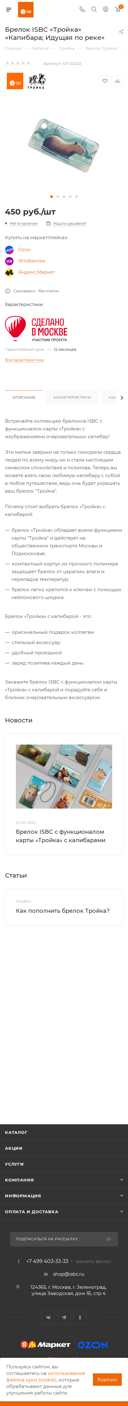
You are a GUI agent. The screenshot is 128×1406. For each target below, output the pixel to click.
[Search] (94, 10)
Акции (14, 1148)
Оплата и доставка (31, 1211)
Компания (19, 1179)
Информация (23, 1195)
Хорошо (107, 1379)
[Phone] (82, 10)
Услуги (14, 1164)
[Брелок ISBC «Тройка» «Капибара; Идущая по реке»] (64, 145)
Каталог (16, 1132)
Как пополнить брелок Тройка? (63, 910)
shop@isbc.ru (68, 1274)
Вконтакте (48, 1317)
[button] (51, 196)
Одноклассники (80, 1317)
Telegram (64, 1317)
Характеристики (72, 397)
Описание (23, 397)
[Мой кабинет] (105, 10)
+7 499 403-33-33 (47, 1261)
